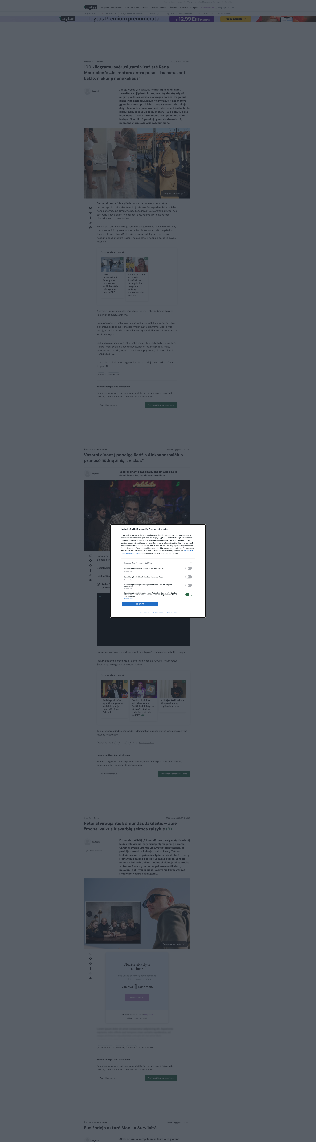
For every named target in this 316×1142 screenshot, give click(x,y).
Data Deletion (144, 613)
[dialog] (158, 571)
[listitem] (158, 563)
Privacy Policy (172, 613)
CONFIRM (140, 604)
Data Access (158, 613)
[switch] (188, 568)
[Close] (200, 529)
